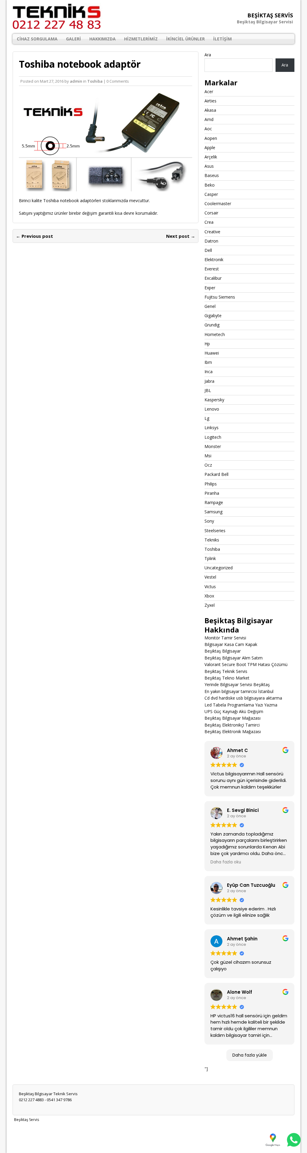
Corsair (211, 213)
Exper (209, 287)
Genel (210, 306)
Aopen (210, 138)
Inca (208, 371)
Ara (207, 55)
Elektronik (213, 259)
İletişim (222, 39)
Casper (211, 194)
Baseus (211, 175)
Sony (209, 521)
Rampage (213, 502)
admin (76, 81)
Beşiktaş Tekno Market (226, 678)
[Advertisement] (153, 1137)
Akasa (210, 110)
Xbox (209, 596)
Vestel (210, 577)
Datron (211, 241)
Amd (208, 119)
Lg (206, 418)
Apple (209, 147)
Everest (211, 269)
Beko (209, 185)
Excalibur (213, 278)
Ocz (208, 465)
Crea (208, 222)
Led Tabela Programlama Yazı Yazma (240, 705)
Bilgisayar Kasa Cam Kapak (230, 644)
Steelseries (214, 530)
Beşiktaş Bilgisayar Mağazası (232, 718)
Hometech (214, 334)
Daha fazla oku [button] (225, 862)
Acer (208, 91)
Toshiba (95, 81)
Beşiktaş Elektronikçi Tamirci (232, 725)
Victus (210, 586)
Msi (207, 456)
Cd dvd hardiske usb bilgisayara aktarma (243, 698)
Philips (210, 484)
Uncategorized (218, 568)
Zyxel (209, 605)
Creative (212, 231)
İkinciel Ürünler (185, 39)
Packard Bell (216, 474)
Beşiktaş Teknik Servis (225, 671)
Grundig (211, 325)
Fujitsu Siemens (219, 297)
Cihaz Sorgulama (37, 39)
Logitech (212, 437)
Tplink (210, 558)
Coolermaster (217, 203)
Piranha (211, 493)
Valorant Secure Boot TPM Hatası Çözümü (246, 664)
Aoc (208, 128)
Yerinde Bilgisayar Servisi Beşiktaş (237, 684)
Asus (209, 166)
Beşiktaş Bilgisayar (222, 651)
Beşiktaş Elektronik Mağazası (232, 731)
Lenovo (211, 409)
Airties (210, 101)
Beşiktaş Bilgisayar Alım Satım (233, 658)
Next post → (180, 236)
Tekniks (211, 540)
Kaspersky (214, 400)
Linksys (211, 427)
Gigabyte (213, 315)
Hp (207, 343)
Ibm (208, 362)
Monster (212, 446)
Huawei (211, 353)
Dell (208, 250)
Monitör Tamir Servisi (225, 638)
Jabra (209, 381)
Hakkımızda (102, 39)
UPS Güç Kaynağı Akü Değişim (233, 711)
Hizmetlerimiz (141, 39)
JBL (207, 390)
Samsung (213, 512)
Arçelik (210, 157)
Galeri (73, 39)
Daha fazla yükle (249, 1055)
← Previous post (34, 236)
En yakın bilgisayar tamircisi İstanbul (238, 691)
